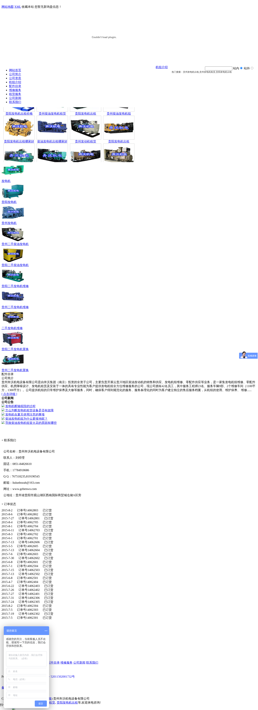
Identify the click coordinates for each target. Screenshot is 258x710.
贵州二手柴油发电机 (15, 244)
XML (17, 6)
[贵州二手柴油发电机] (13, 241)
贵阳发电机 (9, 202)
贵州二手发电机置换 (15, 370)
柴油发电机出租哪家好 (52, 135)
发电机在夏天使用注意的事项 (25, 414)
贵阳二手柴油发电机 (15, 265)
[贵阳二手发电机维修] (13, 283)
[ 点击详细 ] (9, 394)
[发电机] (13, 178)
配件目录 (15, 86)
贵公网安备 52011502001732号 (55, 676)
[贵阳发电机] (13, 199)
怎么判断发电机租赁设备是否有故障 (29, 410)
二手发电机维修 (12, 328)
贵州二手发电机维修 (15, 307)
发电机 (6, 181)
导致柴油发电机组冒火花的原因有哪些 (31, 422)
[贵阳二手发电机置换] (13, 346)
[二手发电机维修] (13, 325)
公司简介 (15, 74)
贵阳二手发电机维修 (15, 286)
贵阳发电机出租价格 (19, 107)
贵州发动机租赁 (85, 135)
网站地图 (8, 6)
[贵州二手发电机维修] (13, 304)
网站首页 (15, 70)
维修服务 (15, 90)
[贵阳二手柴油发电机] (13, 262)
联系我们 (15, 102)
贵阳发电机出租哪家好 (19, 135)
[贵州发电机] (13, 220)
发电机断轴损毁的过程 (20, 406)
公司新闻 (15, 98)
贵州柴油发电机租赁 (52, 107)
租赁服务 (15, 94)
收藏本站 (28, 6)
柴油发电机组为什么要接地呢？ (26, 418)
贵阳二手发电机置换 (15, 349)
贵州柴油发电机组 (119, 107)
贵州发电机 (9, 223)
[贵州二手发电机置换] (13, 367)
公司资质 (15, 78)
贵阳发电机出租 (85, 107)
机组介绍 (15, 82)
